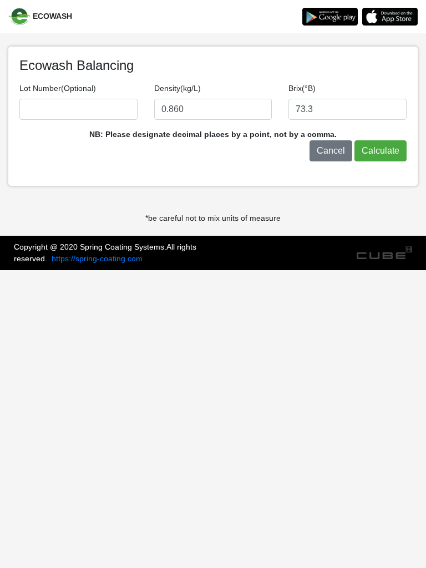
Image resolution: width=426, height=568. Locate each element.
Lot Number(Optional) (57, 88)
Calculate (380, 150)
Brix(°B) (302, 88)
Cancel (331, 150)
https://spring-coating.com (97, 258)
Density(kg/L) (177, 88)
